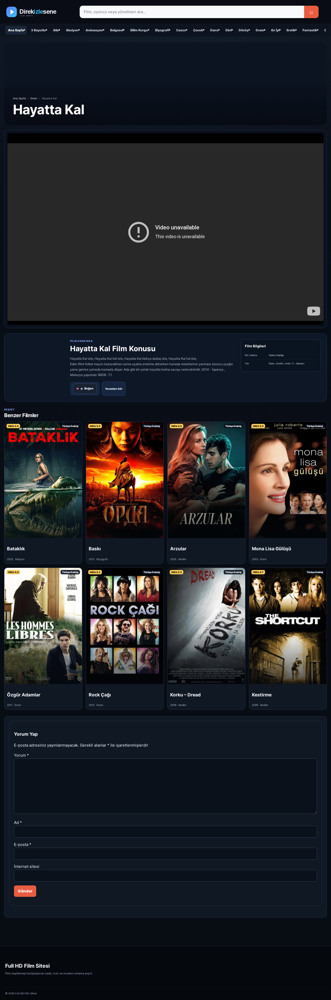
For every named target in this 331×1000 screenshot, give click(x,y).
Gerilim (279, 363)
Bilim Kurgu (139, 30)
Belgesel (116, 30)
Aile (56, 30)
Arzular (178, 548)
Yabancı (300, 363)
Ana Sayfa (16, 30)
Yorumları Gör (113, 388)
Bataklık (16, 548)
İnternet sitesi (26, 866)
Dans (214, 30)
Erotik (291, 30)
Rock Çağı (100, 694)
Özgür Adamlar (23, 694)
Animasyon (94, 30)
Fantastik (310, 30)
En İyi (275, 30)
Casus (181, 30)
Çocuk (198, 30)
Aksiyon (72, 30)
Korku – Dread (185, 694)
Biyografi (162, 30)
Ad (18, 822)
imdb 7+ (289, 363)
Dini (228, 30)
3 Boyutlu (38, 30)
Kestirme (262, 694)
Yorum (21, 755)
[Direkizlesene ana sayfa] (38, 11)
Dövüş (244, 30)
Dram (260, 30)
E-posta (22, 844)
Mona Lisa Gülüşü (271, 548)
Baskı (95, 548)
